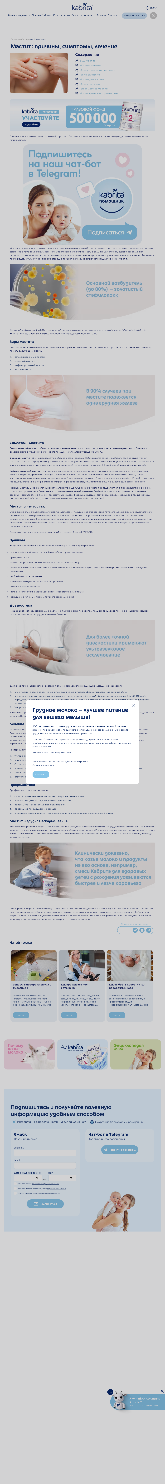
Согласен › (41, 774)
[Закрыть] (133, 705)
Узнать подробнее (43, 765)
